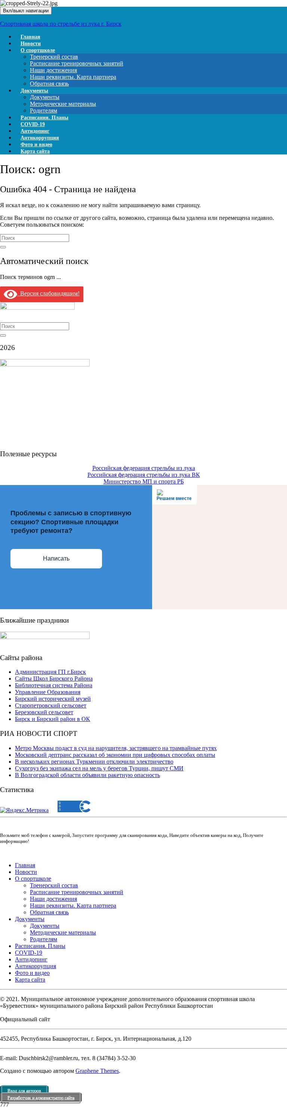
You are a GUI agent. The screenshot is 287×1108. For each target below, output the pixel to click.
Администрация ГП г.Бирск (50, 672)
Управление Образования (47, 692)
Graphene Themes (97, 1071)
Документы (34, 90)
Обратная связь (49, 912)
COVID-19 (28, 952)
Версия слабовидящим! (48, 293)
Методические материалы (63, 104)
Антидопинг (31, 959)
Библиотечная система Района (53, 685)
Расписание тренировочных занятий (76, 63)
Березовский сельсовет (44, 712)
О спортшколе (38, 50)
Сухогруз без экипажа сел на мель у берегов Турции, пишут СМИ (99, 768)
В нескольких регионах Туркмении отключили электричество (94, 761)
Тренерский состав (54, 56)
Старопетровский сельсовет (50, 705)
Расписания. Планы (40, 946)
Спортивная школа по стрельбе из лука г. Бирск (60, 24)
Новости (26, 872)
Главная (25, 865)
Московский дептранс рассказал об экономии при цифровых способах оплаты (115, 755)
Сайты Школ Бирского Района (54, 678)
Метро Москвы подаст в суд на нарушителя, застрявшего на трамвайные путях (116, 748)
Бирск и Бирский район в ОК (52, 719)
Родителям (43, 939)
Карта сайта (35, 151)
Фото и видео (32, 973)
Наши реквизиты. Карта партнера (73, 77)
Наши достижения (53, 70)
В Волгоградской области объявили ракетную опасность (87, 775)
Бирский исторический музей (53, 699)
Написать (56, 558)
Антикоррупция (35, 966)
